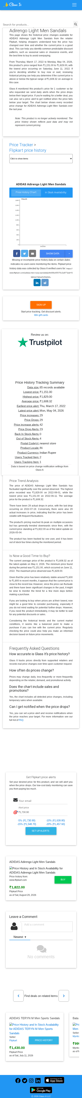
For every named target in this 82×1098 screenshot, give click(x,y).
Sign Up (41, 304)
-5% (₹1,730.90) (26, 820)
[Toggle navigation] (74, 5)
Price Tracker (21, 144)
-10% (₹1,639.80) (55, 820)
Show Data (52, 253)
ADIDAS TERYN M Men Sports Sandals (34, 1018)
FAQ (21, 720)
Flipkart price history (27, 150)
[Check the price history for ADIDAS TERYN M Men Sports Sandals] (34, 1029)
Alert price (23, 807)
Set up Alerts (41, 831)
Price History (44, 1040)
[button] (18, 996)
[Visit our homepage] (12, 5)
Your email (24, 800)
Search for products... (16, 24)
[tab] (26, 193)
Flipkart (13, 1040)
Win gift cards (41, 315)
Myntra (76, 1036)
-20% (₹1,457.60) (55, 824)
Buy (63, 879)
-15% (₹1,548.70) (26, 824)
